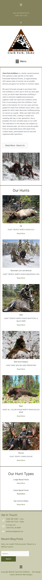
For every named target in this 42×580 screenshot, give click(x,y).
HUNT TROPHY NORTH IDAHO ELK (21, 230)
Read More (21, 233)
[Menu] (21, 566)
